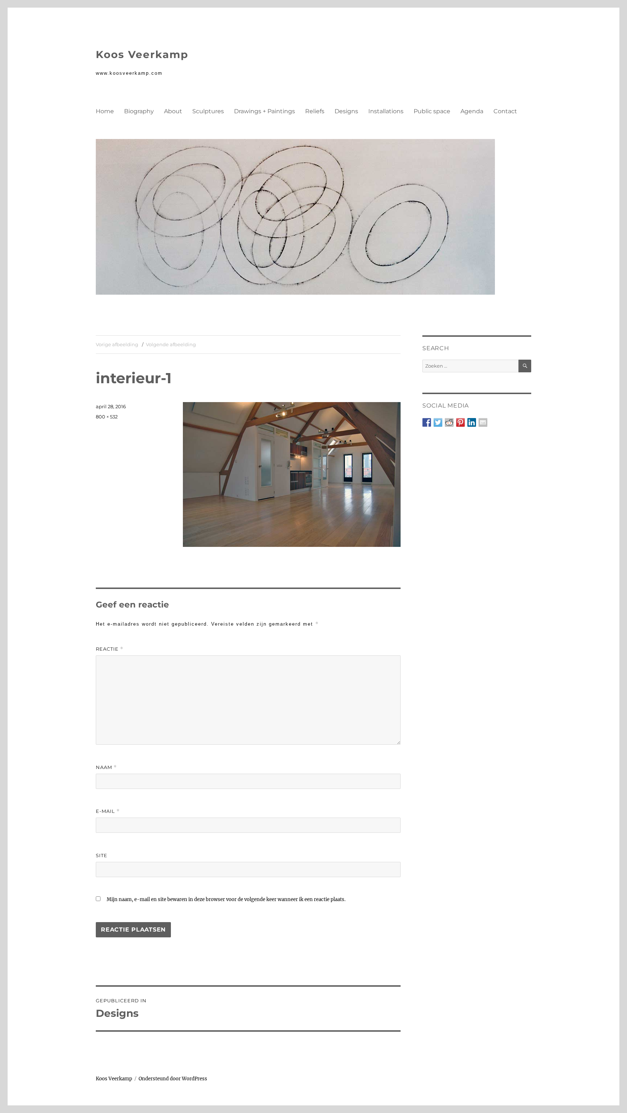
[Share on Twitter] (438, 422)
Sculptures (208, 111)
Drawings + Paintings (264, 111)
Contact (505, 111)
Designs (346, 111)
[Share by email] (483, 422)
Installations (385, 111)
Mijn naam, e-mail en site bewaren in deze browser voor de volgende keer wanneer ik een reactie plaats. (226, 899)
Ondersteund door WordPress (173, 1079)
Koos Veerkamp (142, 54)
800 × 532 (107, 417)
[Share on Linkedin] (471, 422)
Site (101, 855)
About (173, 111)
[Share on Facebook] (426, 422)
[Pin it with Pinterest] (460, 422)
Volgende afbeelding (171, 344)
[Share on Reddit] (449, 422)
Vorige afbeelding (117, 344)
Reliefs (314, 111)
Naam (106, 767)
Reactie (109, 649)
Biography (139, 111)
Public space (432, 111)
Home (105, 111)
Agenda (471, 111)
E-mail (108, 811)
